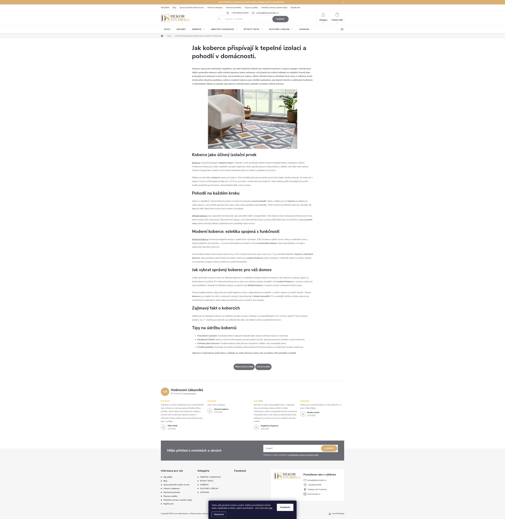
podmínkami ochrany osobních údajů (303, 455)
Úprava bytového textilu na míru (192, 7)
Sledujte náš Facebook (317, 489)
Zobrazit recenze (189, 393)
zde (270, 508)
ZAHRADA (204, 492)
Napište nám (295, 7)
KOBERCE (204, 485)
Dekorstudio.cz (314, 494)
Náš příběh (165, 7)
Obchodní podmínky (233, 7)
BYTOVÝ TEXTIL (207, 481)
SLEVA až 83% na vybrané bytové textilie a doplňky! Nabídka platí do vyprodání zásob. (251, 2)
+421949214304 (314, 485)
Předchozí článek (244, 367)
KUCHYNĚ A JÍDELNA (209, 489)
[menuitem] (167, 29)
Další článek (263, 367)
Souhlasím (285, 507)
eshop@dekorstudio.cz (317, 480)
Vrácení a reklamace (215, 7)
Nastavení (219, 514)
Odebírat (329, 448)
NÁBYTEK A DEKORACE (210, 477)
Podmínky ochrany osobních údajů (274, 7)
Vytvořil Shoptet (338, 513)
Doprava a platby (251, 7)
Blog (174, 7)
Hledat (280, 19)
